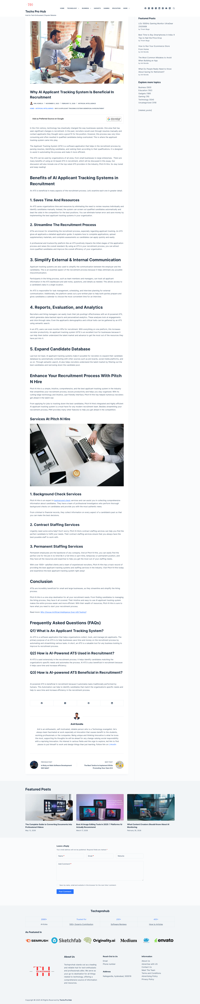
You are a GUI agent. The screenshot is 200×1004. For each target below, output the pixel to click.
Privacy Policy (148, 979)
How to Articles (156, 924)
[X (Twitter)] (149, 8)
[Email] (166, 8)
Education (116, 8)
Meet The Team (148, 970)
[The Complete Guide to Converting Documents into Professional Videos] (49, 807)
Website (121, 856)
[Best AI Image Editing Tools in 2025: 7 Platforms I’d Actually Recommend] (100, 807)
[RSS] (170, 8)
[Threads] (163, 8)
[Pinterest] (88, 703)
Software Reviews (119, 924)
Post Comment (65, 891)
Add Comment (64, 864)
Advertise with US (150, 964)
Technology (72, 8)
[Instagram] (152, 8)
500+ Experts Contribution (81, 924)
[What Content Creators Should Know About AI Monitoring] (151, 807)
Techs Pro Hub (35, 11)
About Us (146, 961)
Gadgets (97, 8)
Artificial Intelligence (87, 103)
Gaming (106, 8)
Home (62, 8)
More (125, 8)
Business (85, 8)
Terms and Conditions (151, 973)
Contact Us (147, 967)
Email (91, 856)
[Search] (174, 8)
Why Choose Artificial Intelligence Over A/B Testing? (63, 612)
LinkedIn (112, 744)
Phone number (109, 964)
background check (62, 500)
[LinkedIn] (159, 8)
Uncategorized (144, 102)
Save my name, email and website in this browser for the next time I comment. (87, 885)
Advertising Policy (150, 976)
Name (61, 856)
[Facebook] (145, 8)
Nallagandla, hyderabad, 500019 (117, 976)
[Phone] (156, 8)
